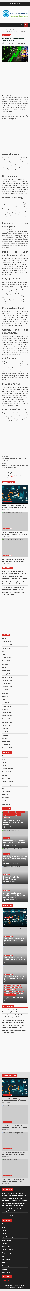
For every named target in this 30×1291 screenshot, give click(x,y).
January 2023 (6, 674)
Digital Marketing (7, 35)
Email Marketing (7, 772)
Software (5, 794)
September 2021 (7, 722)
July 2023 (5, 664)
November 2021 (7, 716)
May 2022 (5, 696)
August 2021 (6, 725)
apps (3, 759)
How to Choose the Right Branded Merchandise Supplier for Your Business (15, 521)
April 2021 (5, 735)
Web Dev (5, 801)
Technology (6, 798)
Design (4, 765)
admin (6, 43)
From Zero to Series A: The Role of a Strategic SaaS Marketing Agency (14, 978)
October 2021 (6, 719)
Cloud (4, 762)
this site (22, 117)
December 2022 (7, 677)
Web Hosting (6, 804)
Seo (3, 788)
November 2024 (7, 648)
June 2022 (5, 693)
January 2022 (6, 709)
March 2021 (5, 738)
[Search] (21, 25)
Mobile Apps (6, 778)
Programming (6, 785)
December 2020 (7, 748)
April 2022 (5, 699)
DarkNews (10, 1287)
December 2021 (7, 712)
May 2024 (5, 651)
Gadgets (4, 775)
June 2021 (5, 728)
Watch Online (26, 25)
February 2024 (6, 658)
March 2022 (5, 703)
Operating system (7, 781)
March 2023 (5, 667)
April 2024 (5, 654)
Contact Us (6, 1280)
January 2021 (6, 745)
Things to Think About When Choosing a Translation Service (15, 465)
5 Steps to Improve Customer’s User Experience (14, 458)
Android (4, 756)
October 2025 (6, 641)
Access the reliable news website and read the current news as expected (14, 895)
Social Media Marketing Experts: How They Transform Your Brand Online (15, 547)
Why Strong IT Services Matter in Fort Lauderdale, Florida (13, 822)
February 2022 (6, 706)
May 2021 (5, 732)
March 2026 (5, 638)
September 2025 (7, 645)
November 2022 (7, 680)
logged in (13, 476)
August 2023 (6, 661)
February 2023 (6, 670)
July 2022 (5, 690)
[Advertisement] (15, 78)
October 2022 (6, 683)
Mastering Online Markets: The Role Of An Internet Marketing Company (15, 859)
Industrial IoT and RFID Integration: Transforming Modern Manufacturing (15, 494)
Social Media (6, 791)
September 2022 (7, 687)
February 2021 (6, 741)
